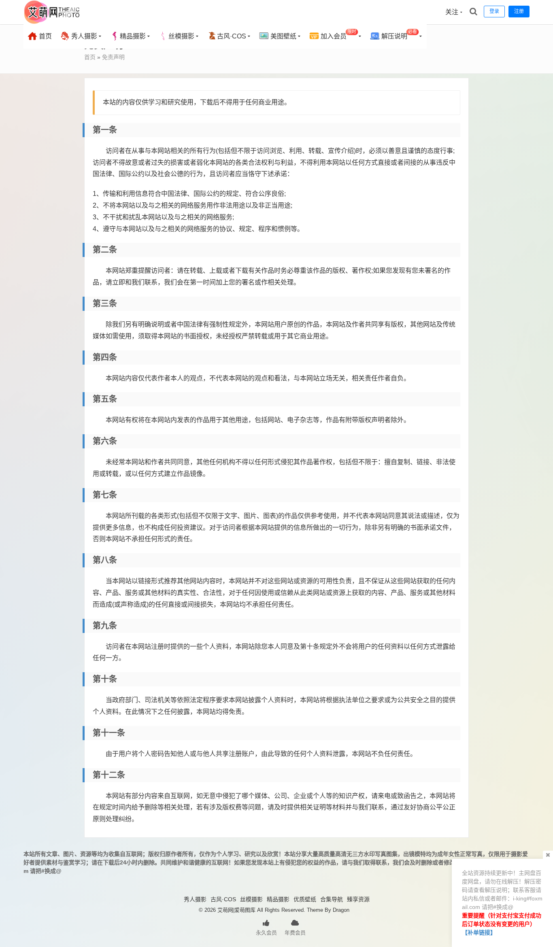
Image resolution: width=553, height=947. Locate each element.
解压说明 (398, 35)
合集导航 (331, 899)
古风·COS (231, 36)
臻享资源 (358, 899)
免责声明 (113, 57)
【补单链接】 (479, 932)
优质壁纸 (305, 899)
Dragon (341, 910)
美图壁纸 (282, 36)
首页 (44, 36)
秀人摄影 (83, 36)
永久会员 (266, 933)
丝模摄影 (181, 36)
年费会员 (295, 933)
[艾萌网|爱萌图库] (52, 22)
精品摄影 (133, 36)
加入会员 (337, 35)
